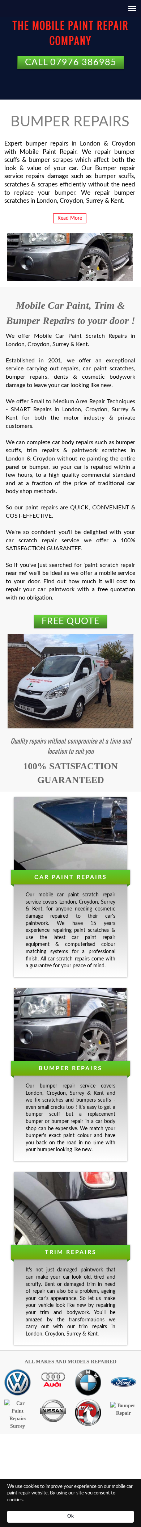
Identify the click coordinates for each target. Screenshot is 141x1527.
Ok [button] (70, 1516)
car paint (67, 894)
